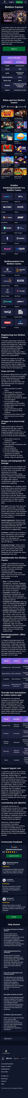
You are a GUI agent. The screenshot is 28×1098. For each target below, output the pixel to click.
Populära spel (3, 106)
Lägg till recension (14, 856)
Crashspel (20, 106)
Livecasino (12, 106)
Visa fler (14, 916)
